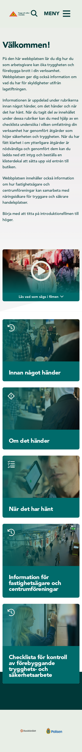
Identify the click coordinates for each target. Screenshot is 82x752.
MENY (52, 13)
